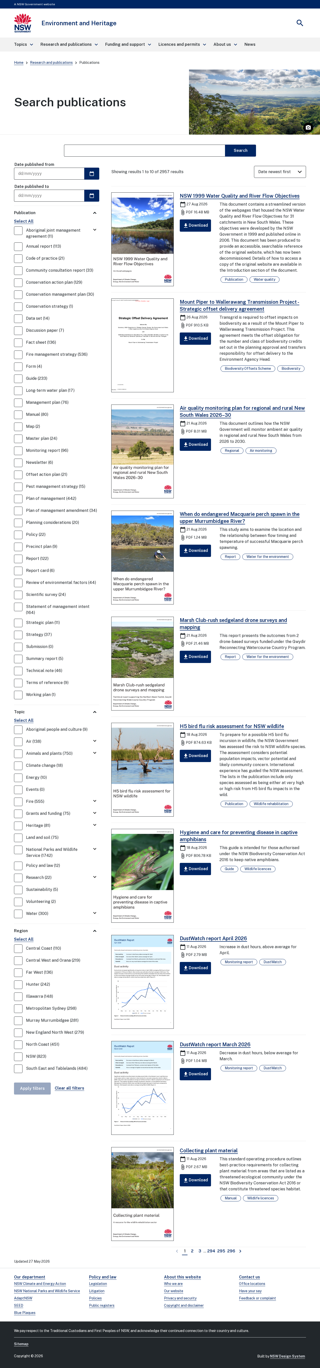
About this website (182, 1277)
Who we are (173, 1284)
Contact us (249, 1277)
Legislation (98, 1284)
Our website (173, 1291)
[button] (23, 45)
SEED (18, 1305)
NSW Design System (287, 1356)
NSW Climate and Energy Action (40, 1284)
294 (211, 1250)
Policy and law (102, 1277)
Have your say (250, 1291)
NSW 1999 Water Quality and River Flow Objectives (240, 196)
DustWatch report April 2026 (213, 938)
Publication (25, 212)
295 (221, 1250)
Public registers (101, 1305)
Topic (19, 712)
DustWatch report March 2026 (215, 1045)
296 (231, 1250)
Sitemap (21, 1344)
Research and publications (51, 63)
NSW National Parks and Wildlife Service (47, 1291)
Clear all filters (69, 1088)
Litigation (96, 1291)
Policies (95, 1298)
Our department (29, 1277)
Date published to (31, 186)
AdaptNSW (23, 1298)
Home (19, 63)
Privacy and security (180, 1298)
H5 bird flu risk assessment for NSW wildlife (232, 726)
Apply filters (32, 1088)
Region (21, 930)
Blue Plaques (25, 1313)
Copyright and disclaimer (184, 1305)
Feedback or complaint (257, 1298)
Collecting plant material (209, 1151)
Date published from (34, 164)
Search (241, 150)
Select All (24, 221)
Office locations (252, 1284)
